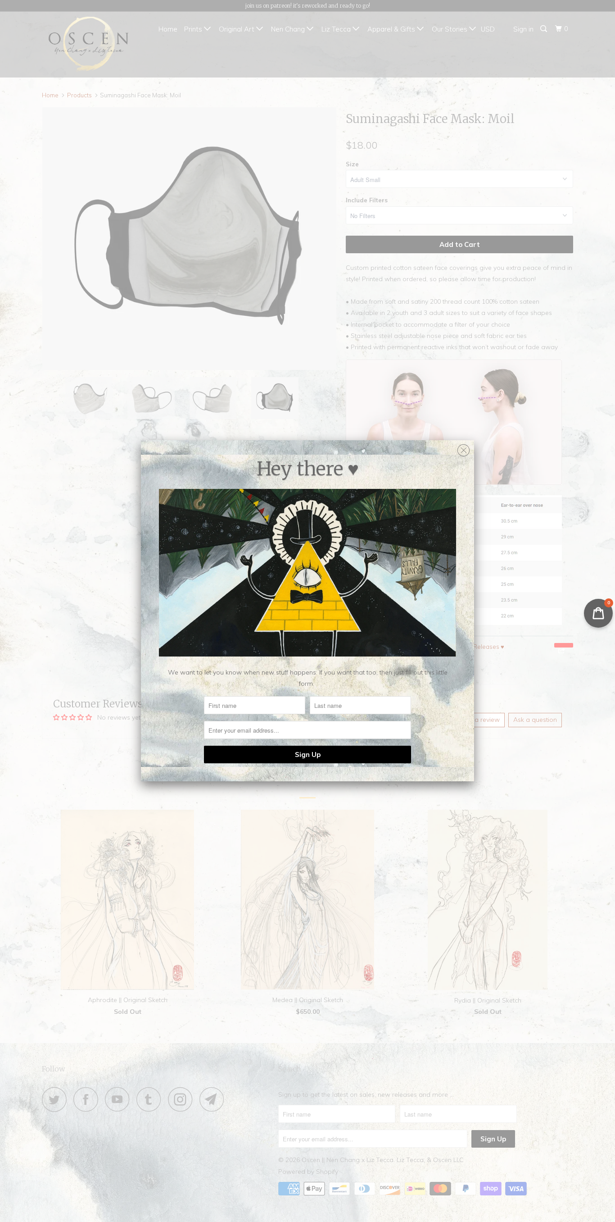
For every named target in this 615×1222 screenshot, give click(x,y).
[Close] (463, 448)
